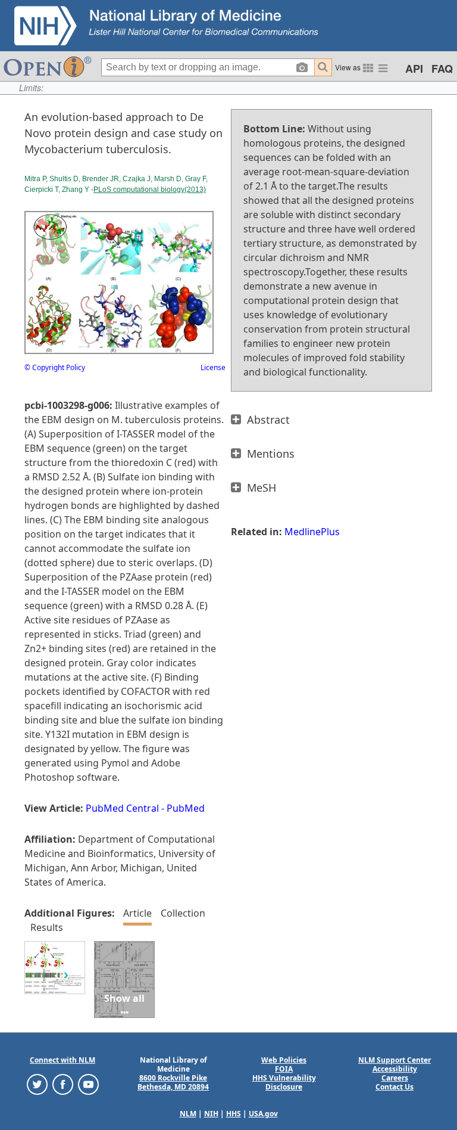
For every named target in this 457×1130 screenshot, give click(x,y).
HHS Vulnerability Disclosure (284, 1082)
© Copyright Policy (54, 367)
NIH (211, 1114)
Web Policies (283, 1060)
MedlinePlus (312, 531)
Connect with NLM (62, 1060)
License (213, 367)
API (414, 68)
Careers (394, 1078)
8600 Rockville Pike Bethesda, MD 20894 (173, 1082)
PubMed (186, 808)
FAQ (442, 68)
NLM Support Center (394, 1060)
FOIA (284, 1069)
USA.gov (263, 1114)
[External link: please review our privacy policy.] (37, 1084)
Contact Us (394, 1087)
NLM (188, 1114)
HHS (233, 1114)
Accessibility (395, 1069)
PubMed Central (122, 808)
